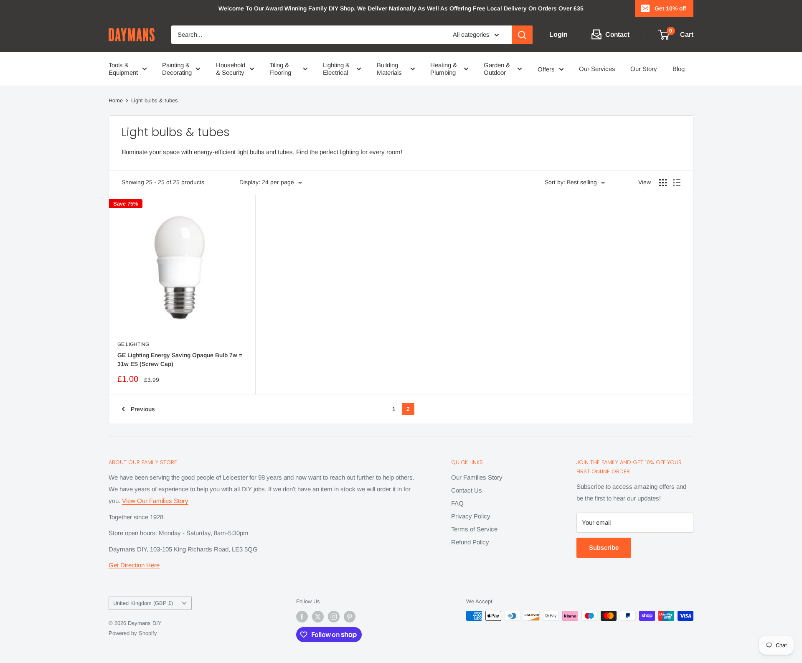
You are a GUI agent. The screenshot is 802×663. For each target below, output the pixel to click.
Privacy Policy (470, 516)
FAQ (457, 503)
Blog (679, 68)
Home (116, 100)
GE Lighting (133, 344)
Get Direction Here (134, 565)
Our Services (597, 68)
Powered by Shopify (133, 633)
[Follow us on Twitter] (318, 616)
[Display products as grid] (663, 182)
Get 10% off (670, 8)
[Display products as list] (676, 182)
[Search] (522, 34)
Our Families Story (477, 477)
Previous (143, 409)
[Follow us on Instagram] (334, 616)
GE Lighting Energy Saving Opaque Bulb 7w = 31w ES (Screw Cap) (179, 360)
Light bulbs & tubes (154, 100)
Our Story (643, 68)
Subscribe (604, 547)
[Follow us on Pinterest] (349, 616)
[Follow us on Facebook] (302, 616)
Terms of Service (474, 529)
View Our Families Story (155, 500)
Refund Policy (470, 542)
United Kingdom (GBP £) (143, 603)
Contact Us (466, 490)
